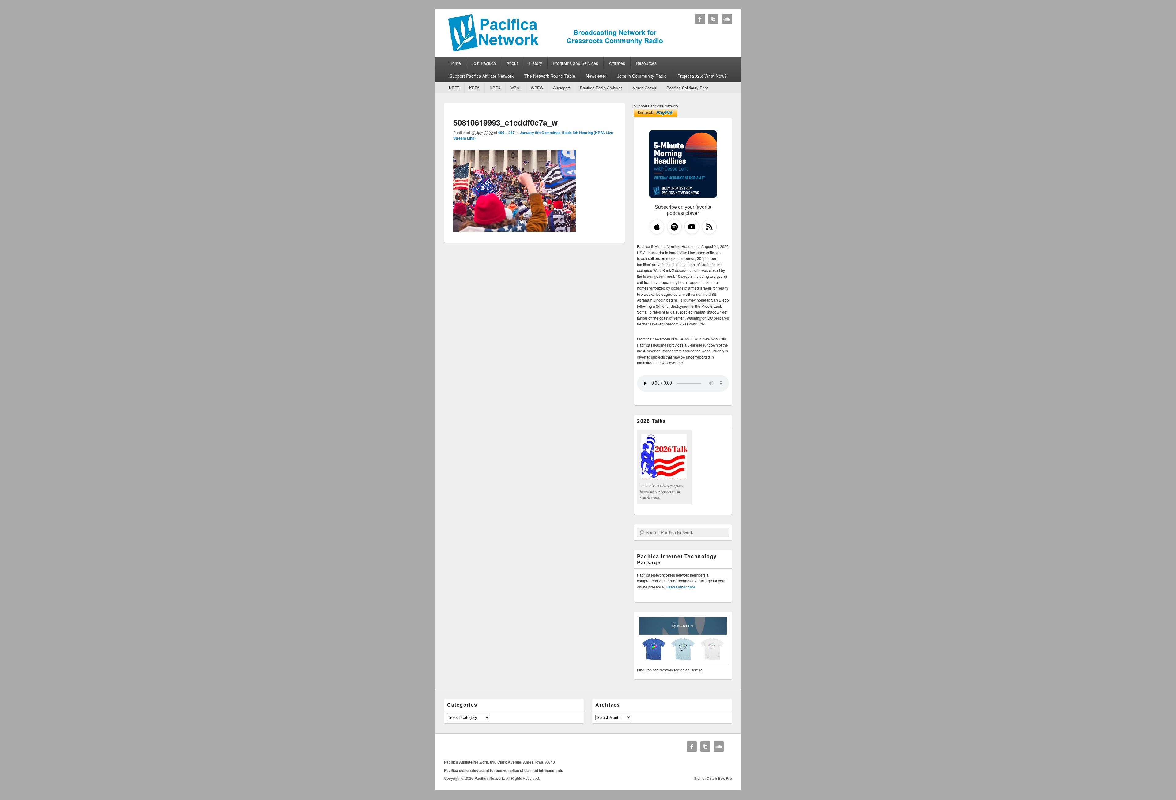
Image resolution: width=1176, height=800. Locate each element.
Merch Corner (644, 88)
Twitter (713, 19)
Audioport (561, 88)
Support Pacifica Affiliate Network (482, 76)
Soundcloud (727, 19)
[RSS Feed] (709, 227)
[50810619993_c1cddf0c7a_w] (514, 230)
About (512, 63)
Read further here (680, 586)
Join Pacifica (484, 63)
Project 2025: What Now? (702, 76)
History (535, 63)
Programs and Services (575, 63)
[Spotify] (674, 227)
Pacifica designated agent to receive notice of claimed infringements (503, 770)
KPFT (454, 88)
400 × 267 (506, 132)
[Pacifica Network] (555, 50)
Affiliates (617, 63)
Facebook (700, 19)
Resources (646, 63)
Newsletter (596, 76)
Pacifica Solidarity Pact (687, 88)
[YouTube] (691, 227)
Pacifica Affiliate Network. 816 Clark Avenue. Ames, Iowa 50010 (499, 762)
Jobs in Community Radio (642, 76)
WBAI (515, 88)
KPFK (495, 88)
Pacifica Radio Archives (601, 88)
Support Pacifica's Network (656, 105)
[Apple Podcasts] (657, 227)
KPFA (474, 88)
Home (455, 63)
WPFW (537, 88)
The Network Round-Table (549, 76)
